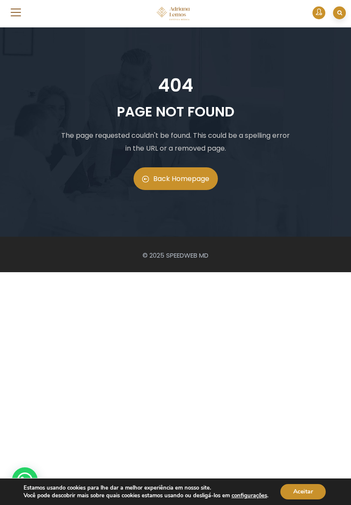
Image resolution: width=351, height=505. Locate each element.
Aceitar (303, 491)
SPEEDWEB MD (187, 255)
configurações (249, 495)
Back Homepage (181, 179)
